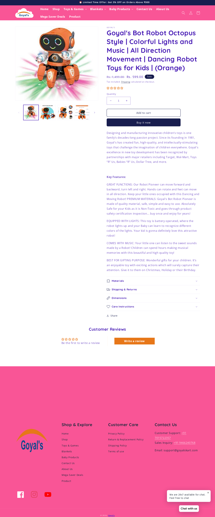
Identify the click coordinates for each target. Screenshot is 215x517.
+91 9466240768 (184, 443)
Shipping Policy (117, 445)
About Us (67, 469)
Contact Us (68, 463)
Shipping (125, 81)
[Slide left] (19, 112)
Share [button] (114, 315)
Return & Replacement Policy (125, 439)
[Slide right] (94, 112)
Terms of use (116, 451)
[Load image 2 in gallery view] (48, 112)
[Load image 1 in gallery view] (31, 112)
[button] (75, 9)
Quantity (111, 93)
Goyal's (111, 515)
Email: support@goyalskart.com (176, 450)
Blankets (67, 451)
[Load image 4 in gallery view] (82, 112)
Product (66, 481)
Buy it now (144, 122)
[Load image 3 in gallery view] (65, 112)
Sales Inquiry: (164, 443)
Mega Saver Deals (72, 475)
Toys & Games (70, 445)
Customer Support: (168, 433)
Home (65, 433)
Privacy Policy (116, 433)
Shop (65, 439)
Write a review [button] (134, 341)
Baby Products (70, 457)
